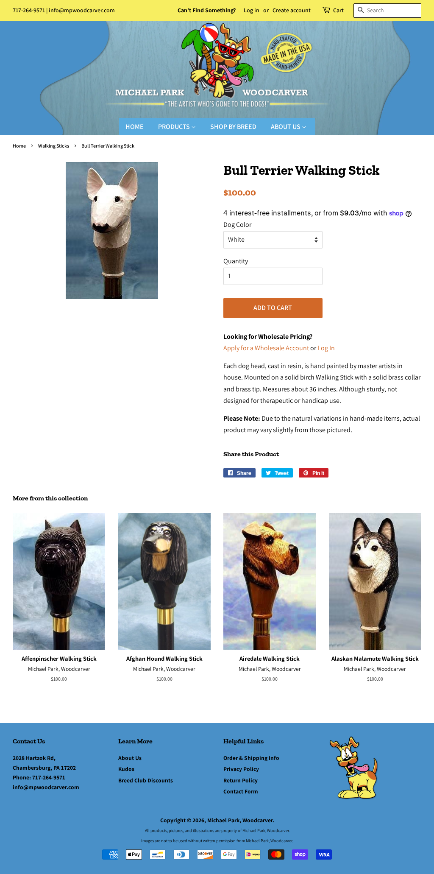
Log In (326, 347)
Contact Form (240, 791)
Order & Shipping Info (251, 758)
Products (174, 126)
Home (134, 126)
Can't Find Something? (207, 10)
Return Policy (240, 780)
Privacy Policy (241, 769)
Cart (338, 10)
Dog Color (237, 224)
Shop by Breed (233, 126)
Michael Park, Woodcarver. (240, 820)
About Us (286, 126)
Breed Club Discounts (145, 780)
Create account (292, 10)
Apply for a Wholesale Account (266, 347)
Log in (251, 10)
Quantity (235, 261)
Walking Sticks (53, 145)
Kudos (126, 769)
